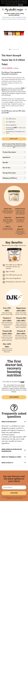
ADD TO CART (14, 138)
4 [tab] (13, 49)
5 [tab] (14, 49)
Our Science (14, 397)
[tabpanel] (14, 32)
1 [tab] (9, 49)
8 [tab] (18, 49)
